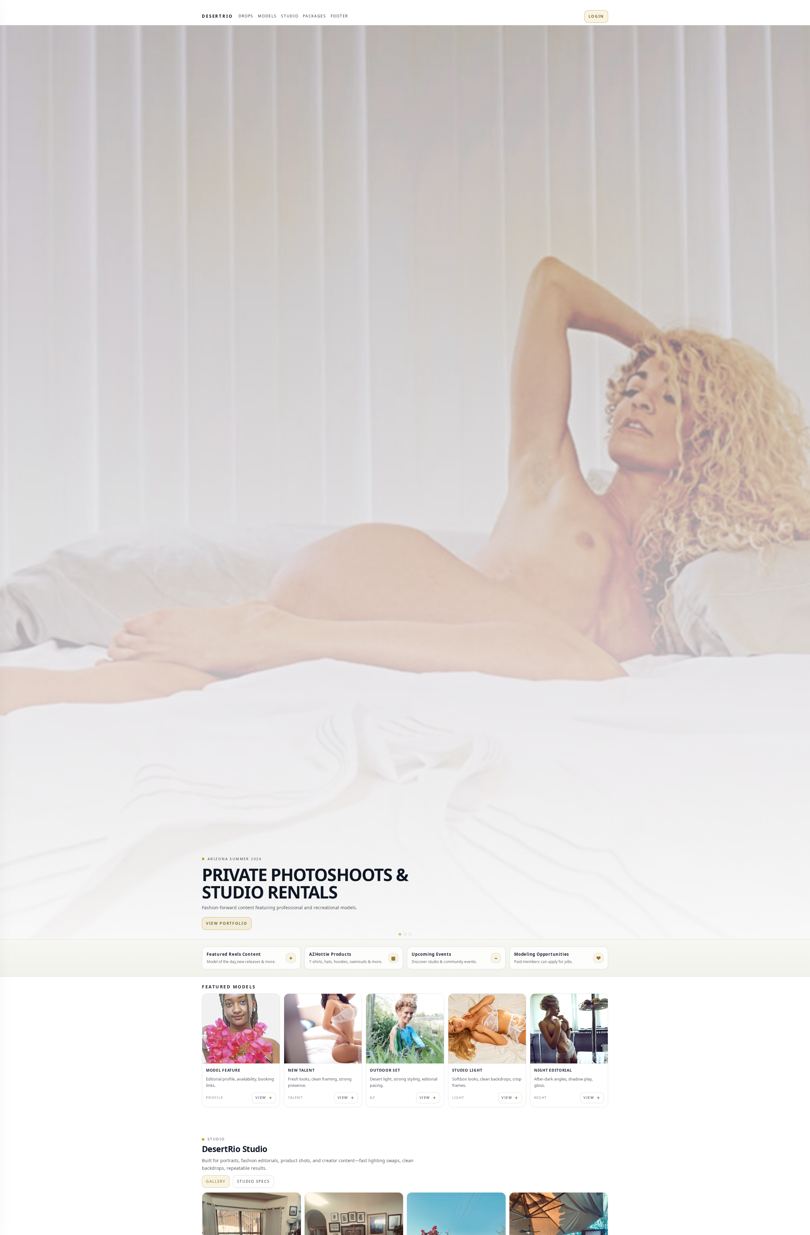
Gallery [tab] (216, 1181)
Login (596, 16)
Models (267, 16)
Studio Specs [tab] (253, 1181)
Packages (314, 16)
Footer (339, 16)
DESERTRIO (217, 16)
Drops (246, 16)
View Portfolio (226, 923)
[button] (400, 934)
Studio (289, 16)
